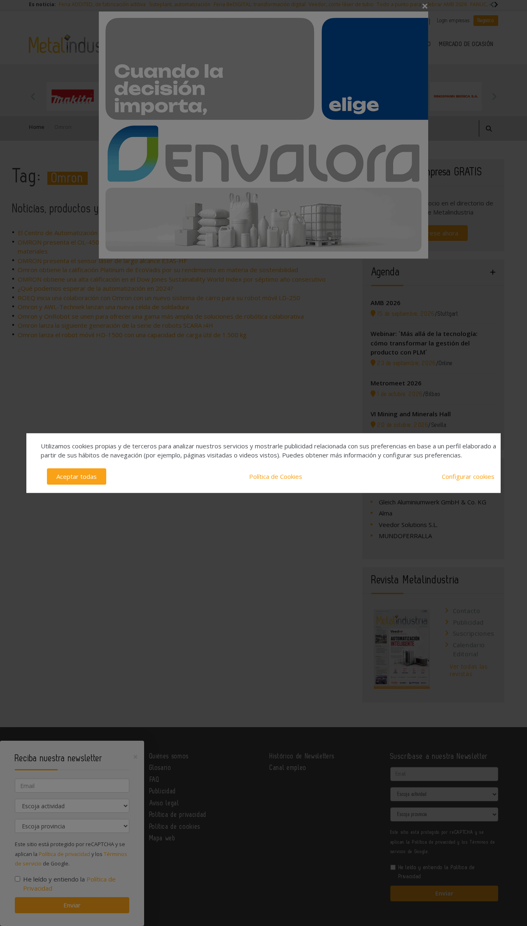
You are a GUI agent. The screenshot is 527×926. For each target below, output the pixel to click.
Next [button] (494, 96)
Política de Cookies (275, 476)
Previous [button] (33, 96)
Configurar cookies (468, 476)
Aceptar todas (76, 476)
